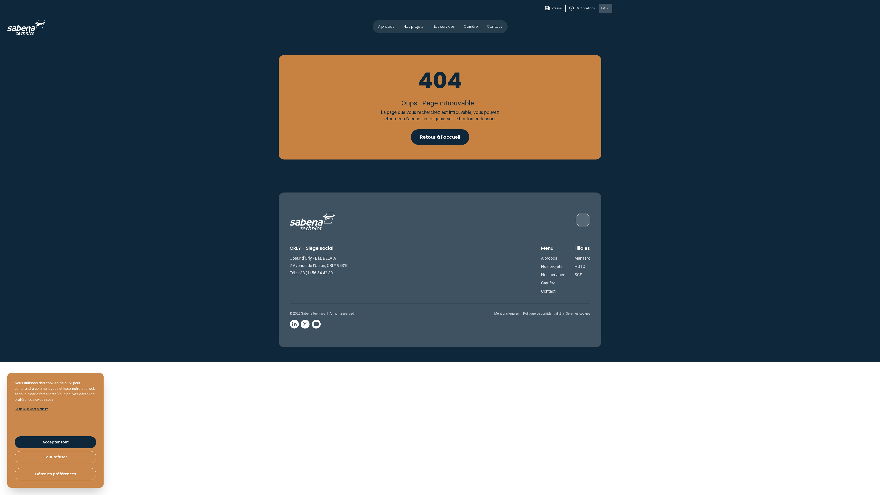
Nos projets (414, 26)
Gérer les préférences (55, 474)
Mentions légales (506, 313)
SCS (578, 274)
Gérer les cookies (578, 313)
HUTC (580, 266)
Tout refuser (55, 457)
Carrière (471, 26)
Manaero (582, 258)
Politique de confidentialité (542, 313)
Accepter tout (55, 442)
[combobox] (605, 8)
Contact (494, 26)
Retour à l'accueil (440, 137)
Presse (557, 8)
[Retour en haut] (583, 220)
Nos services (444, 26)
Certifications (585, 8)
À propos (386, 26)
